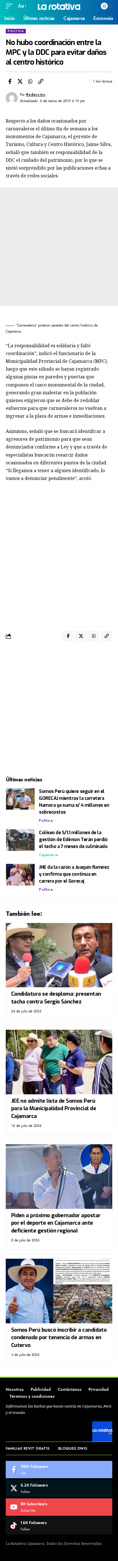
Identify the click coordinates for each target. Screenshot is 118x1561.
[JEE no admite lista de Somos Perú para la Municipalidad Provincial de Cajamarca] (59, 1062)
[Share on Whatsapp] (30, 81)
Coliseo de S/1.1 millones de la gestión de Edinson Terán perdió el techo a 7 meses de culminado (73, 839)
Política (16, 31)
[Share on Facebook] (10, 81)
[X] (59, 1488)
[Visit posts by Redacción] (12, 98)
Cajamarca (48, 855)
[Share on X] (20, 81)
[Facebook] (59, 1469)
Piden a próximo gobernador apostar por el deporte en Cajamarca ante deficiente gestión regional (56, 1223)
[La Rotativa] (59, 6)
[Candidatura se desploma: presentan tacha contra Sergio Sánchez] (59, 955)
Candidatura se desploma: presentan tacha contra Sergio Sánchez (56, 997)
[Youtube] (59, 1507)
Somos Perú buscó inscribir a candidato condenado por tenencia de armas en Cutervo (59, 1337)
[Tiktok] (59, 1525)
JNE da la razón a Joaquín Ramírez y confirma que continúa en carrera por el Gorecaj (74, 874)
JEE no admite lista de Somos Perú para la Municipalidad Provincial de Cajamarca (53, 1108)
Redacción (36, 94)
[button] (10, 6)
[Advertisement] (59, 246)
